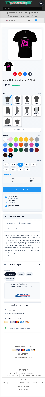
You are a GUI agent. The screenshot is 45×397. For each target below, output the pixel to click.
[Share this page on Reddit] (20, 74)
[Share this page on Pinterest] (15, 74)
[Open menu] (41, 3)
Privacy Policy (31, 373)
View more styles (21, 130)
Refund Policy (25, 375)
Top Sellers (14, 16)
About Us (12, 373)
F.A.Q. (4, 382)
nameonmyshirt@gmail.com (15, 313)
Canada (21, 274)
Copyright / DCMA (38, 382)
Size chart (8, 175)
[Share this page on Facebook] (25, 74)
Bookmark (24, 390)
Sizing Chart (13, 382)
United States (10, 274)
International (10, 278)
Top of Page (43, 338)
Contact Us (21, 373)
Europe (29, 274)
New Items (34, 13)
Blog (35, 16)
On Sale (24, 13)
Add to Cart (23, 189)
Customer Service (24, 382)
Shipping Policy (37, 375)
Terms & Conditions (12, 375)
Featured (25, 16)
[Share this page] (30, 74)
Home (1, 338)
